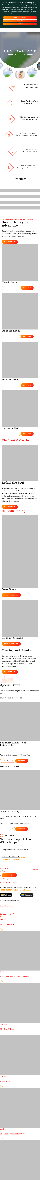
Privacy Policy (8, 879)
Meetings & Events (26, 219)
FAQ (4, 872)
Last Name (15, 856)
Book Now (27, 288)
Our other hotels (6, 914)
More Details (8, 760)
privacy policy (18, 5)
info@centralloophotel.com (25, 890)
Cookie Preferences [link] (7, 906)
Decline (20, 20)
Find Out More (9, 506)
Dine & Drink (14, 219)
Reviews (5, 868)
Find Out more (9, 672)
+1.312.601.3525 (6, 890)
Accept (20, 24)
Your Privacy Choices (10, 882)
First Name (6, 856)
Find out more (9, 242)
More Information (11, 288)
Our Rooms (6, 219)
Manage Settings (20, 17)
